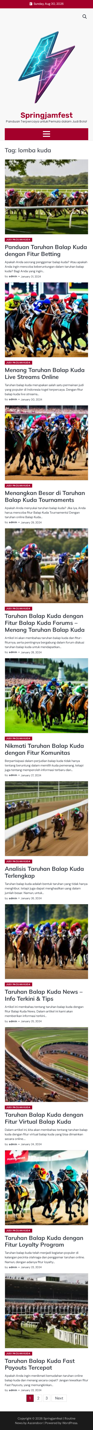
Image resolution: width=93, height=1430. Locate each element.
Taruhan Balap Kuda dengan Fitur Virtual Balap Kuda (44, 1118)
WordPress (69, 1423)
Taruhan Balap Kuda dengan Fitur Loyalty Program (44, 1241)
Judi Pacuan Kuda (18, 239)
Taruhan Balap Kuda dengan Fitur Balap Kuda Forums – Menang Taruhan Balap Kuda (45, 622)
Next (59, 1398)
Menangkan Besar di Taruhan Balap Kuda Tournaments (45, 496)
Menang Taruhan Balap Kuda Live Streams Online (45, 373)
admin (13, 276)
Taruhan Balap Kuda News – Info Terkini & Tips (44, 995)
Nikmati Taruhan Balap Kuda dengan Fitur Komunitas (44, 749)
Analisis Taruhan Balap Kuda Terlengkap (44, 872)
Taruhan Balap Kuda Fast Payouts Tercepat (40, 1364)
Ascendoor (35, 1423)
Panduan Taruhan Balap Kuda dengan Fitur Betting (46, 250)
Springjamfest (47, 115)
